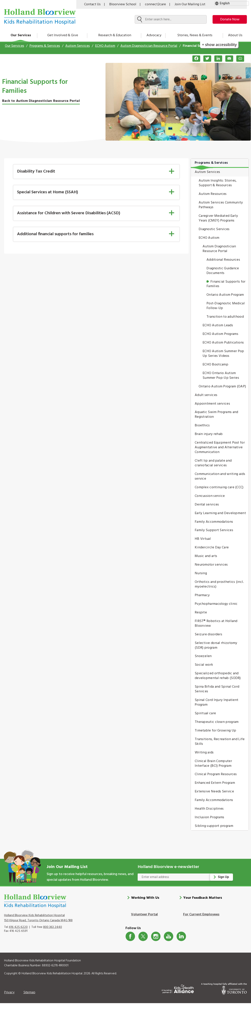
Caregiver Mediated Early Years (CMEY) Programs (218, 218)
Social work (204, 665)
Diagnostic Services (214, 229)
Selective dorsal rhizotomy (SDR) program (216, 645)
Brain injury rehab (209, 434)
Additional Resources (223, 260)
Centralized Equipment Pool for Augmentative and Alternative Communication (220, 447)
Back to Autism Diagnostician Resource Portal (41, 101)
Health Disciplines (209, 809)
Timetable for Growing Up (215, 730)
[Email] (227, 58)
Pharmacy (202, 595)
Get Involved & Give (62, 35)
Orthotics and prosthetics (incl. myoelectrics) (219, 584)
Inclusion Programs (209, 817)
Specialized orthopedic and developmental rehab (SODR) (218, 676)
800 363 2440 (52, 927)
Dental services (207, 504)
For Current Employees (201, 914)
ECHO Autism (105, 46)
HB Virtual (203, 539)
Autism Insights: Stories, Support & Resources (218, 183)
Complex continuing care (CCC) (219, 487)
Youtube (168, 936)
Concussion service (210, 496)
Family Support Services (214, 530)
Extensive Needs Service (214, 791)
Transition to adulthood (225, 317)
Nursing (201, 573)
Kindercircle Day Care (212, 547)
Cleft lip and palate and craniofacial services (213, 463)
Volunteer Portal (144, 914)
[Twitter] (205, 58)
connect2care (155, 4)
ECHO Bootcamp (215, 364)
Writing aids (204, 752)
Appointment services (212, 404)
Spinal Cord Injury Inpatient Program (216, 702)
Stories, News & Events (194, 35)
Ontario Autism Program (225, 295)
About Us (235, 35)
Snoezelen (203, 656)
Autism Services (77, 46)
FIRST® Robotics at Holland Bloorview (216, 623)
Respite (201, 612)
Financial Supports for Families (226, 284)
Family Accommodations (214, 522)
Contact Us (92, 4)
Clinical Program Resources (216, 774)
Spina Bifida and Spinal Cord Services (217, 689)
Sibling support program (214, 826)
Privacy (9, 992)
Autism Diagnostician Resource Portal (148, 46)
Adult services (206, 395)
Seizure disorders (208, 634)
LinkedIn (181, 936)
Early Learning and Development (220, 513)
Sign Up (223, 877)
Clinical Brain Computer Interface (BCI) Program (213, 763)
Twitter (143, 936)
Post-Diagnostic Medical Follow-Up (225, 306)
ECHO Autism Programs (220, 334)
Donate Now (229, 19)
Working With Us (145, 898)
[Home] (40, 17)
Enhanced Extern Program (215, 783)
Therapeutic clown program (217, 722)
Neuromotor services (211, 565)
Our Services (21, 35)
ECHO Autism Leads (218, 325)
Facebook (130, 936)
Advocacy (153, 35)
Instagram (156, 936)
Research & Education (114, 35)
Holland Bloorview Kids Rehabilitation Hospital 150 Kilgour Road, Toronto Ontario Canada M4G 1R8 (38, 918)
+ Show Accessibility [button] (219, 44)
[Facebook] (194, 58)
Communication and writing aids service (220, 476)
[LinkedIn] (216, 58)
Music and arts (206, 556)
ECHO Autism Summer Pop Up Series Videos (223, 353)
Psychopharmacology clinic (216, 604)
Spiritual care (205, 713)
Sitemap (29, 992)
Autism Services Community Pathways (221, 205)
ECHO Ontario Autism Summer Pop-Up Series (221, 375)
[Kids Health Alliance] (178, 988)
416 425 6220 (18, 927)
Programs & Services (44, 46)
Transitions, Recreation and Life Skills (220, 741)
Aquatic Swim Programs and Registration (216, 414)
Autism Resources (213, 194)
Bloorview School (122, 4)
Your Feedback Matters (202, 898)
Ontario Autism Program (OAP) (222, 386)
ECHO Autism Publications (223, 342)
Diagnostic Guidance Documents (222, 271)
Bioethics (202, 425)
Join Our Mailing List (190, 4)
